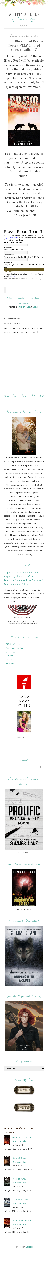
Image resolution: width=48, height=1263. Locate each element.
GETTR (9, 659)
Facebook (10, 663)
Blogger (29, 1247)
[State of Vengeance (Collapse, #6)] (8, 1223)
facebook (22, 297)
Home (24, 395)
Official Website (13, 644)
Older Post (37, 395)
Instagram (10, 652)
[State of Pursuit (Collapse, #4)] (8, 1182)
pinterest (24, 302)
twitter (35, 297)
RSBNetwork (12, 655)
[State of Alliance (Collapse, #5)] (8, 1203)
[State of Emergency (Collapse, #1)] (8, 1140)
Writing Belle (24, 14)
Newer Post (11, 395)
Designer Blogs (29, 1261)
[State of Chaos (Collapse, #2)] (8, 1161)
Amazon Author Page (15, 648)
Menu (24, 26)
